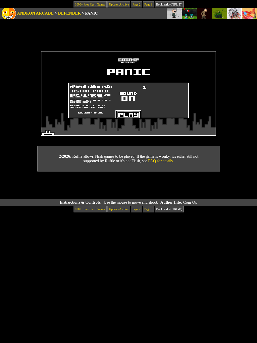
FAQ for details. (161, 161)
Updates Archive (119, 4)
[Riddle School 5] (174, 13)
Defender (69, 13)
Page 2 (137, 4)
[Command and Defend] (219, 13)
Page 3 (148, 4)
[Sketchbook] (234, 13)
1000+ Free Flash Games (90, 4)
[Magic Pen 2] (249, 13)
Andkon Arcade (35, 13)
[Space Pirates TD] (189, 13)
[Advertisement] (128, 185)
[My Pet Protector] (204, 13)
